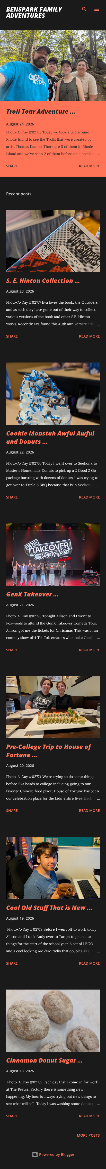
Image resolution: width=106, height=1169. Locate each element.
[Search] (84, 9)
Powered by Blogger (56, 1154)
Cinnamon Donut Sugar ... (44, 1060)
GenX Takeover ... (32, 594)
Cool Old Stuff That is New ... (49, 907)
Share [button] (12, 166)
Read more (89, 166)
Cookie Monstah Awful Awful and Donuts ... (50, 437)
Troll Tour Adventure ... (40, 111)
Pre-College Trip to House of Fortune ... (48, 750)
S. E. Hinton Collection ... (43, 280)
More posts (88, 1135)
